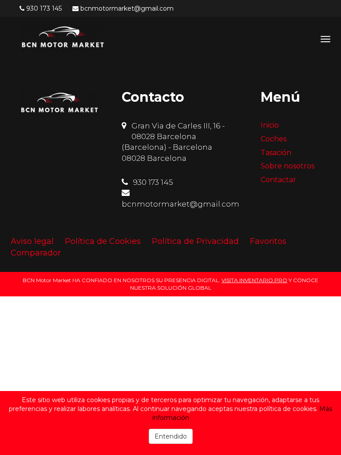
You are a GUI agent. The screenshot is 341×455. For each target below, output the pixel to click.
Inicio (270, 125)
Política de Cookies (103, 241)
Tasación (276, 152)
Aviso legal (32, 241)
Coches (273, 139)
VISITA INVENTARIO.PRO (254, 280)
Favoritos (268, 241)
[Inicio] (63, 38)
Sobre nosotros (287, 166)
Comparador (36, 253)
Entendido (171, 436)
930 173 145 (44, 8)
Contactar (278, 180)
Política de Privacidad (195, 241)
